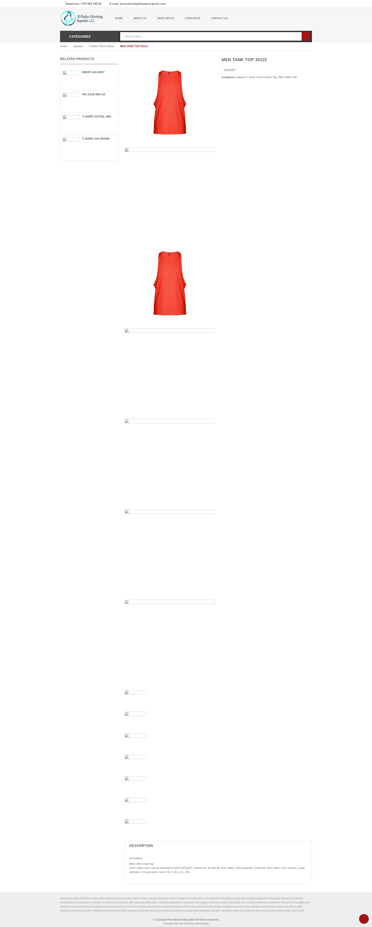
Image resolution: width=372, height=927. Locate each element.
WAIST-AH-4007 (93, 72)
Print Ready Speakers (249, 906)
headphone (287, 902)
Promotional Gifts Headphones (89, 910)
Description (141, 846)
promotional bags (272, 906)
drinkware (262, 902)
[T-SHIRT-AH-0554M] (71, 145)
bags (237, 898)
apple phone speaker (145, 898)
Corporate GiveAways (170, 902)
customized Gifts (218, 902)
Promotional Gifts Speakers (122, 910)
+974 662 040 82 (91, 3)
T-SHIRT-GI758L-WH (96, 116)
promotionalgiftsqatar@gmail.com (143, 3)
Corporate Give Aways (195, 902)
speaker (216, 910)
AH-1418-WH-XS (93, 94)
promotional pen (148, 910)
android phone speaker (118, 898)
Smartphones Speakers (197, 910)
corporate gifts (125, 902)
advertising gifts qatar (91, 898)
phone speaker (148, 906)
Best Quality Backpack (253, 898)
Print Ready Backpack (169, 906)
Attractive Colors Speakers (207, 898)
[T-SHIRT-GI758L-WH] (71, 123)
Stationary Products (244, 910)
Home (63, 46)
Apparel (78, 46)
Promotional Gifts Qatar (180, 919)
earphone (274, 902)
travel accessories (266, 910)
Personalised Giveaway (102, 906)
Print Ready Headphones (223, 906)
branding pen (82, 902)
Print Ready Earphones (195, 906)
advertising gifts (69, 898)
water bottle (298, 910)
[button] (111, 59)
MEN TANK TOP (287, 77)
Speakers (227, 910)
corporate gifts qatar (145, 902)
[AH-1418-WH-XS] (71, 101)
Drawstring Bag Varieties (242, 902)
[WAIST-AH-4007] (71, 79)
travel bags (283, 910)
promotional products (171, 910)
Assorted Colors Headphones (175, 898)
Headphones (302, 902)
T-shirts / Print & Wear (101, 46)
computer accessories (103, 902)
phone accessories (127, 906)
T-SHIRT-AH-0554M (96, 138)
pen (85, 906)
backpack (228, 898)
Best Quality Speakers (279, 898)
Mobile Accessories (71, 906)
